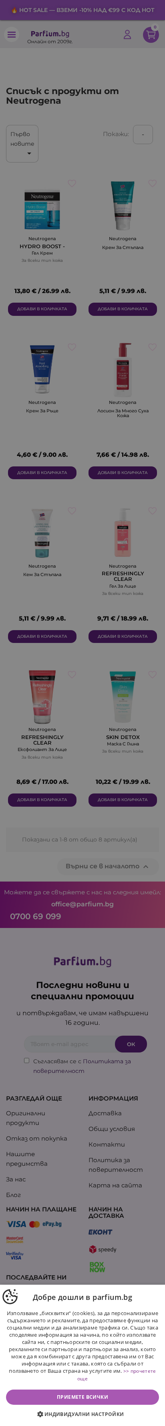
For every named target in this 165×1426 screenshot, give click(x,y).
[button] (82, 1414)
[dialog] (82, 1355)
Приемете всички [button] (82, 1397)
